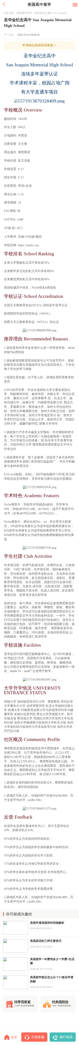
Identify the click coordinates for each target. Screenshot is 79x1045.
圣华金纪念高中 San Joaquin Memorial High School (53, 13)
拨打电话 (66, 1037)
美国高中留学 (24, 13)
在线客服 (37, 1037)
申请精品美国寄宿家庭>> (39, 45)
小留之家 (8, 13)
